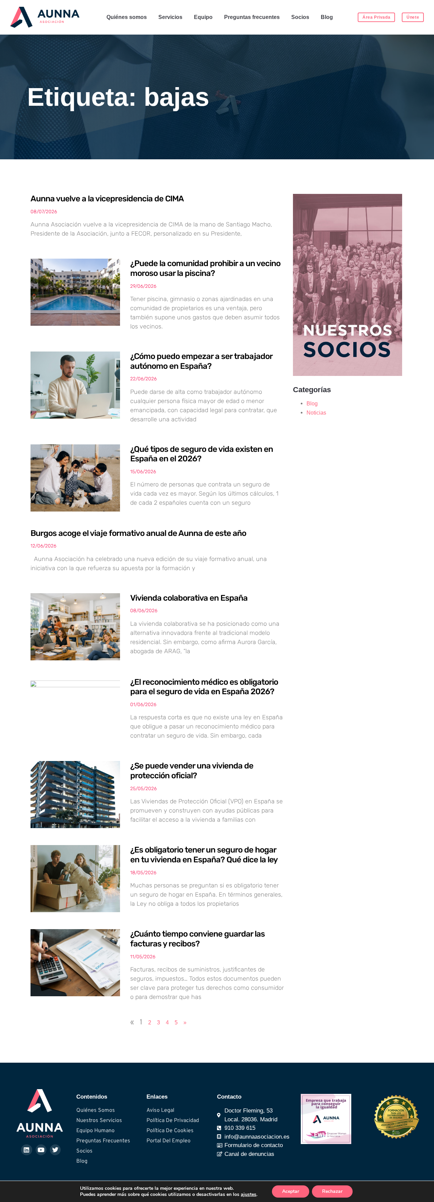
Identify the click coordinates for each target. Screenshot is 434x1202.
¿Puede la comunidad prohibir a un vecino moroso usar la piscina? (205, 268)
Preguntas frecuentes (252, 17)
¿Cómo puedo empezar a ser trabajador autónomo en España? (201, 361)
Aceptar (290, 1191)
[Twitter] (55, 1149)
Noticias (316, 413)
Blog (327, 17)
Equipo (203, 17)
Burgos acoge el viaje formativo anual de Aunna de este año (138, 533)
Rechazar (332, 1191)
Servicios (170, 17)
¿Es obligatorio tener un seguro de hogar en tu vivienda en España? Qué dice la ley (204, 854)
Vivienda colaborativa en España (189, 598)
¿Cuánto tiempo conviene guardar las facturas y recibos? (197, 938)
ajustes (248, 1194)
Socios (300, 17)
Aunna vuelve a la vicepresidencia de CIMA (107, 198)
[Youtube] (41, 1149)
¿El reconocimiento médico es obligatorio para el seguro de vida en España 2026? (204, 687)
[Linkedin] (26, 1149)
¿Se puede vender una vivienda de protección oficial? (191, 770)
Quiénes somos (126, 17)
